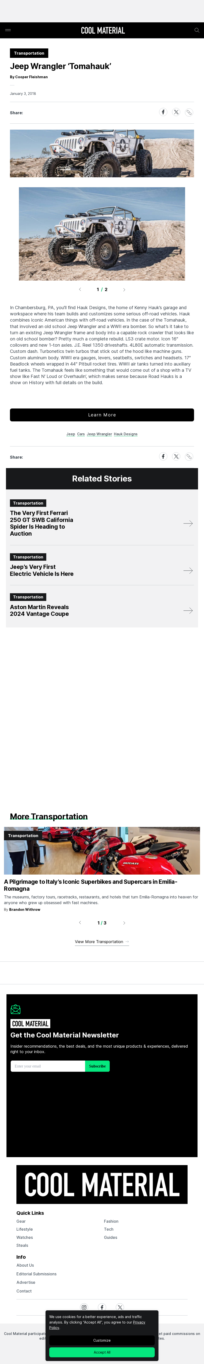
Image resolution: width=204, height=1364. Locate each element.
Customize (102, 1340)
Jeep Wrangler (99, 434)
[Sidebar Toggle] (8, 30)
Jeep (70, 434)
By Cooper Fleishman (29, 77)
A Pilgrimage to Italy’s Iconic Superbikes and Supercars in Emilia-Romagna (91, 885)
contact (24, 1291)
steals (22, 1245)
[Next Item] (124, 290)
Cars (81, 434)
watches (24, 1237)
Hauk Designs (126, 434)
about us (25, 1265)
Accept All (102, 1352)
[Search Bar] (197, 30)
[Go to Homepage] (103, 31)
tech (108, 1229)
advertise (25, 1282)
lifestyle (24, 1229)
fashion (111, 1221)
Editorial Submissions (36, 1273)
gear (21, 1221)
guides (110, 1237)
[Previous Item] (80, 290)
